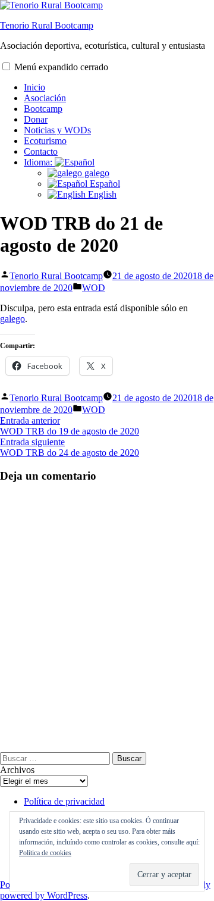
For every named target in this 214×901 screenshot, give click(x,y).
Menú (61, 67)
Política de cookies (45, 853)
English (101, 194)
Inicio (34, 87)
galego (95, 173)
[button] (6, 66)
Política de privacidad (64, 801)
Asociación (45, 98)
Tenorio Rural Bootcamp (46, 25)
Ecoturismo (45, 141)
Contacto (41, 151)
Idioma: (39, 162)
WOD (93, 288)
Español (103, 184)
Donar (36, 119)
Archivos (17, 770)
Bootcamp (43, 109)
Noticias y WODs (57, 130)
